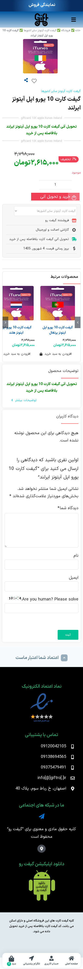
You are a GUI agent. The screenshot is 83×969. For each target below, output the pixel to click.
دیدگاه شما (68, 508)
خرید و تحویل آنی (55, 197)
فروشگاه (65, 30)
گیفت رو (15, 829)
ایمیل (73, 578)
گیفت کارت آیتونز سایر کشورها (40, 30)
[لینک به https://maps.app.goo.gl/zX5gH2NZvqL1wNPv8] (41, 849)
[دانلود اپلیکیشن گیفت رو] (41, 872)
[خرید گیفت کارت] (41, 14)
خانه (77, 30)
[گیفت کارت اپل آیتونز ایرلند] (30, 56)
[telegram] (41, 816)
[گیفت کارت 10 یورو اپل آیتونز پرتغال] (57, 303)
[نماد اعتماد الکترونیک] (41, 694)
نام (76, 556)
